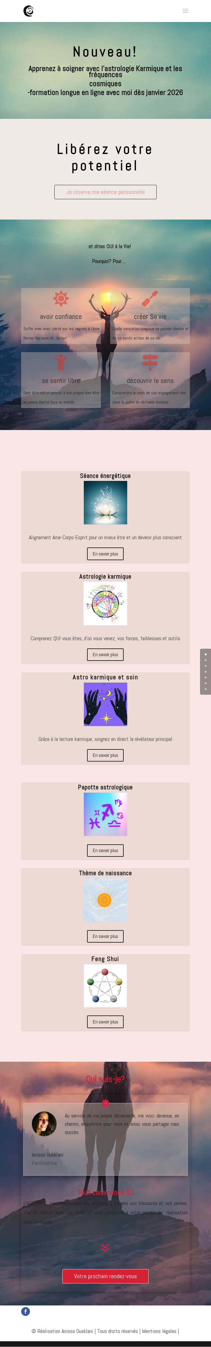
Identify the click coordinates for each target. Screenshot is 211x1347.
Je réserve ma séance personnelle (105, 192)
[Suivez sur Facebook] (25, 1311)
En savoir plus (105, 554)
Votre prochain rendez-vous (105, 1276)
